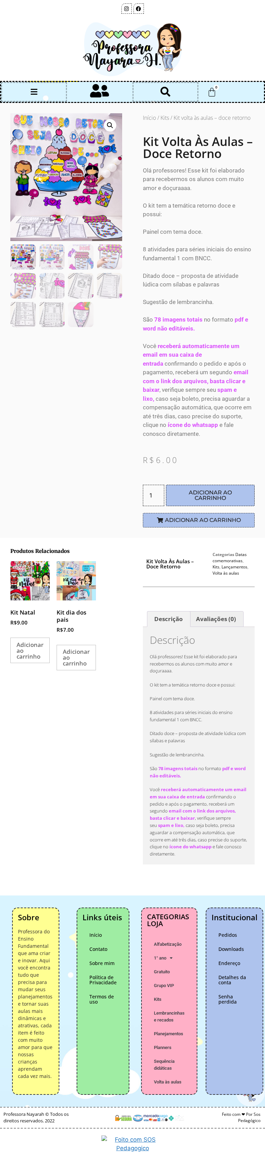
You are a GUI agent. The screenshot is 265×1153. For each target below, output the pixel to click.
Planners (162, 1047)
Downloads (231, 949)
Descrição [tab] (168, 619)
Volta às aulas (226, 573)
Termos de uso (101, 999)
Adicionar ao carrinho (210, 495)
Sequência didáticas (164, 1065)
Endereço (229, 963)
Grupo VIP (164, 985)
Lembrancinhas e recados (169, 1016)
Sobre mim (102, 963)
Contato (98, 949)
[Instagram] (126, 8)
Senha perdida (227, 999)
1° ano (160, 958)
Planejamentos (168, 1033)
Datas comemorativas (230, 558)
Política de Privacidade (103, 980)
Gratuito (162, 971)
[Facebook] (139, 8)
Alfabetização (167, 944)
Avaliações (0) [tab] (216, 619)
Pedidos (227, 935)
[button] (34, 92)
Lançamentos (234, 567)
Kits (164, 118)
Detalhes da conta (232, 980)
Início (149, 118)
